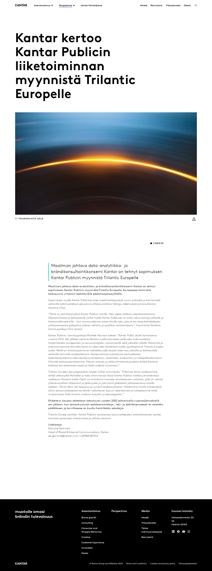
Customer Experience (92, 543)
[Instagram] (189, 532)
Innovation (87, 548)
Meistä (143, 5)
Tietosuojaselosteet (188, 564)
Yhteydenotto (173, 5)
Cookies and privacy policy (162, 564)
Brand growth (88, 518)
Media (84, 553)
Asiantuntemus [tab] (42, 5)
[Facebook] (178, 532)
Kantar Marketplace (91, 5)
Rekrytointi (156, 5)
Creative (85, 537)
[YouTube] (173, 532)
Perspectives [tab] (65, 5)
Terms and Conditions (136, 564)
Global (187, 5)
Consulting (87, 523)
